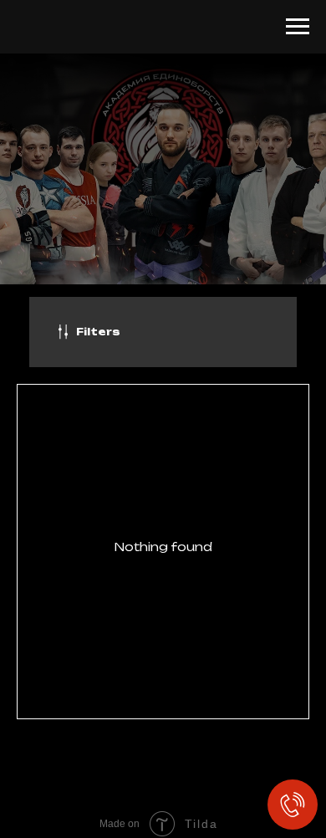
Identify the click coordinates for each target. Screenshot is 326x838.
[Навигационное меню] (297, 26)
